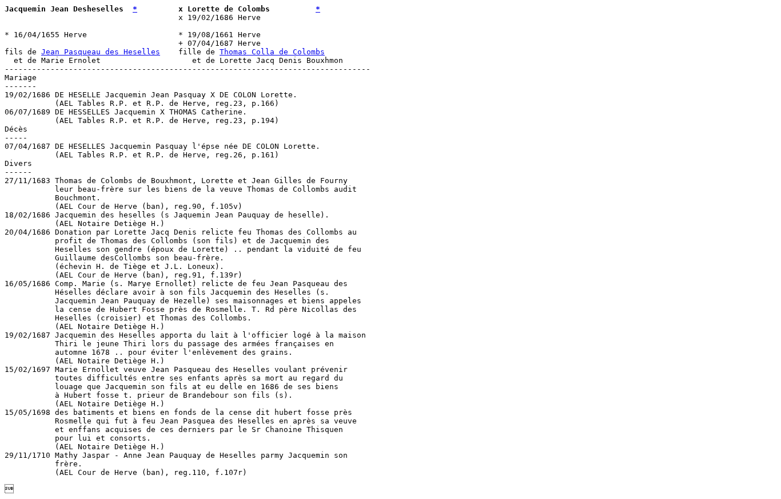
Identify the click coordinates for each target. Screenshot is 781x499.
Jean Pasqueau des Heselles (100, 51)
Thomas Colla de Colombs (272, 51)
